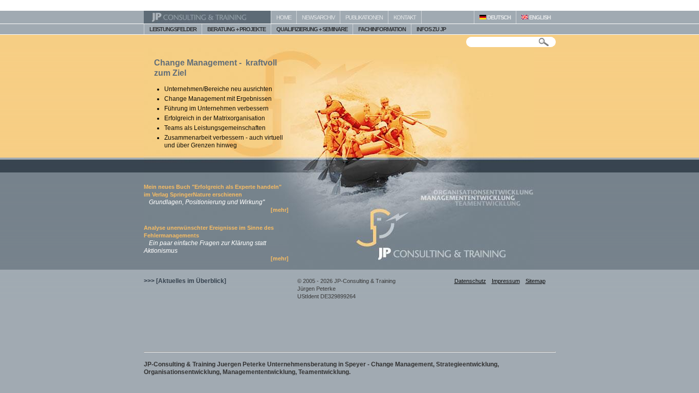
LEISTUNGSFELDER (172, 29)
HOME (283, 17)
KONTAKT (405, 17)
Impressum (506, 281)
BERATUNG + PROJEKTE (236, 29)
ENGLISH (539, 17)
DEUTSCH (498, 17)
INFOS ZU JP (431, 29)
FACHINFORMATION (382, 29)
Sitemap (535, 281)
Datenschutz (470, 281)
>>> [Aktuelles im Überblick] (185, 281)
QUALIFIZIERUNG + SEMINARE (311, 29)
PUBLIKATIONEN (364, 17)
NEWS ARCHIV (318, 17)
